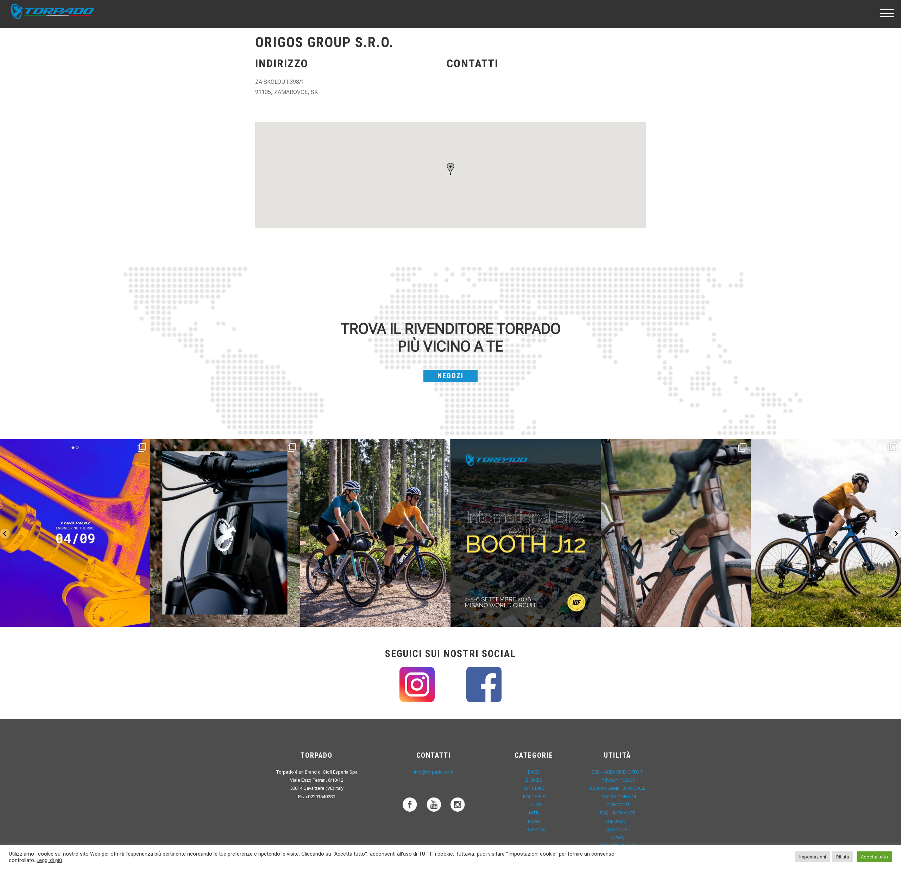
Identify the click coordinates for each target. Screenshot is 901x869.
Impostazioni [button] (812, 856)
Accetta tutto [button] (874, 856)
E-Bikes (534, 780)
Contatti (617, 804)
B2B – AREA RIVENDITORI (617, 772)
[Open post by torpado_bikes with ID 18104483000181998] (676, 533)
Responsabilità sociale (617, 788)
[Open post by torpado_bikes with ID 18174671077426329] (826, 533)
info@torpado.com (433, 772)
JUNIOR (534, 804)
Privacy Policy (617, 780)
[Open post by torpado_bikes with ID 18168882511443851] (225, 533)
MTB (534, 812)
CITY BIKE (534, 788)
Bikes (534, 772)
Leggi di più (49, 860)
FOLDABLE (534, 796)
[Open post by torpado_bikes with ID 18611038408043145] (525, 533)
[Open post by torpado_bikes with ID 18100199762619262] (75, 533)
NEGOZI (450, 375)
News (617, 837)
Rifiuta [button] (842, 856)
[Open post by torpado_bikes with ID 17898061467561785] (375, 533)
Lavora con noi (617, 796)
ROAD (534, 821)
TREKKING (534, 829)
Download (618, 829)
